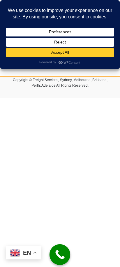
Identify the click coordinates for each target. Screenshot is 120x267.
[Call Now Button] (60, 254)
